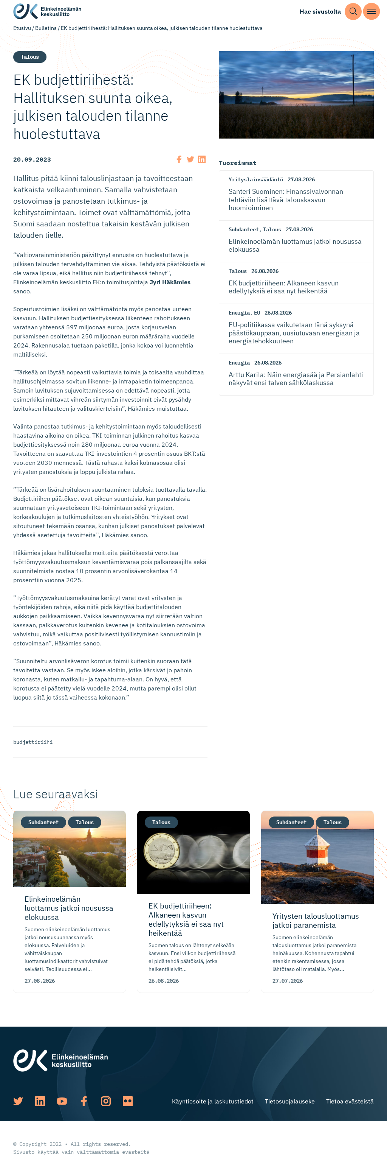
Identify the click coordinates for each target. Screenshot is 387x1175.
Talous (30, 56)
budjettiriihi (33, 742)
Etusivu (22, 28)
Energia (239, 312)
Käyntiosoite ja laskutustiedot (213, 1101)
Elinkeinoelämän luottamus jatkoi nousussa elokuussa (295, 245)
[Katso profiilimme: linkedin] (40, 1101)
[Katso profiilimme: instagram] (106, 1101)
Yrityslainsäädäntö (256, 179)
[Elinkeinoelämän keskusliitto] (60, 1060)
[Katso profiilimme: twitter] (18, 1101)
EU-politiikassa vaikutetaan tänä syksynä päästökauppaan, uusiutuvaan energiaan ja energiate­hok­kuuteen (294, 332)
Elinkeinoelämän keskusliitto (47, 11)
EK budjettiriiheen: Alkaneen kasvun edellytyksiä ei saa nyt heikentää (284, 287)
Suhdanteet (244, 229)
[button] (353, 11)
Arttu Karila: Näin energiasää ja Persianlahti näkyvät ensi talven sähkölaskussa (296, 378)
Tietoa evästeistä (350, 1101)
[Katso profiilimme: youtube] (62, 1101)
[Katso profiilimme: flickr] (127, 1101)
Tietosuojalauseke (290, 1101)
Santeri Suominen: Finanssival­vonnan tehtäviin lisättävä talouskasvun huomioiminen (286, 199)
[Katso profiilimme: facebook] (84, 1101)
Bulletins (46, 28)
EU (257, 312)
